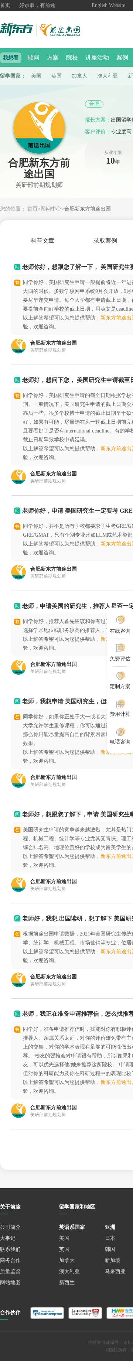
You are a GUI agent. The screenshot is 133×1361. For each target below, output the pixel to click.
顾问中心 (51, 209)
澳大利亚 (107, 76)
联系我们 (10, 1249)
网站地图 (10, 1282)
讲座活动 (97, 57)
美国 (36, 76)
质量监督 (10, 1271)
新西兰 (67, 1282)
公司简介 (10, 1227)
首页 (5, 5)
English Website (108, 5)
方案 (53, 57)
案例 (122, 57)
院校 (72, 57)
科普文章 (42, 240)
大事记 (8, 1238)
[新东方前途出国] (46, 29)
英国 (56, 76)
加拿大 (79, 76)
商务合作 (10, 1260)
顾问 (34, 57)
